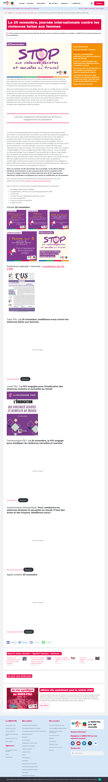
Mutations (51, 738)
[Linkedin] (84, 743)
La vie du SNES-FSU (10, 731)
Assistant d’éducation (27, 734)
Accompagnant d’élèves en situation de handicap (34, 731)
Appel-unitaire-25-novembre (15, 631)
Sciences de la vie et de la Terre (29, 763)
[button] (91, 3)
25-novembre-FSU (12, 500)
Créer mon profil (25, 8)
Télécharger (25, 379)
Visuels (80, 46)
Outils (7, 754)
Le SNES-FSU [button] (75, 3)
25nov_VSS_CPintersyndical (15, 569)
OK (100, 779)
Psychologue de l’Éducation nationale (31, 728)
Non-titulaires (52, 741)
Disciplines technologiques (28, 775)
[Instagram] (90, 743)
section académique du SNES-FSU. (38, 181)
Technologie (25, 772)
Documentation (26, 740)
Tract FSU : (86, 56)
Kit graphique (9, 757)
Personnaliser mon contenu (11, 8)
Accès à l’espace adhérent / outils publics (91, 8)
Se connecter (35, 8)
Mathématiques (26, 757)
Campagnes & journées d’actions (11, 750)
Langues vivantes (26, 751)
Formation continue (54, 735)
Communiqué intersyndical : (86, 78)
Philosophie (25, 760)
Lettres (23, 754)
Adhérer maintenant (11, 728)
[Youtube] (78, 743)
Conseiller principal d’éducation (29, 725)
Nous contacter (9, 741)
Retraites (51, 750)
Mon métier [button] (41, 3)
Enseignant (25, 737)
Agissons (64, 3)
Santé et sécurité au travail (55, 747)
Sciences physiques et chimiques (30, 769)
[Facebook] (73, 743)
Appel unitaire (83, 84)
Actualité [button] (30, 3)
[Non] (105, 779)
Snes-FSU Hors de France (11, 738)
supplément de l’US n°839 (81, 52)
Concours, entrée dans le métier (56, 725)
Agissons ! (11, 13)
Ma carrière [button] (53, 3)
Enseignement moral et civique (29, 743)
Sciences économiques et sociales (30, 766)
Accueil (22, 3)
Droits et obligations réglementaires (57, 728)
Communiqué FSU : (86, 70)
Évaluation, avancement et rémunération (55, 732)
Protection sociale (53, 744)
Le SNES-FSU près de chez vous (12, 735)
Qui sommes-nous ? (10, 725)
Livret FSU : (86, 63)
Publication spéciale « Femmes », (84, 49)
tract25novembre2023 (13, 379)
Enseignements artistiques (28, 746)
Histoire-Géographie (27, 749)
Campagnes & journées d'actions (25, 13)
